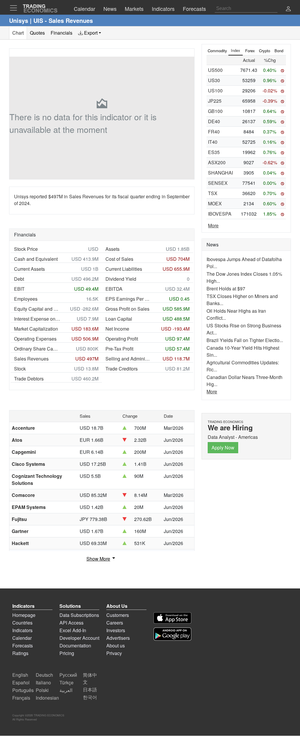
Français (21, 697)
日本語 (90, 689)
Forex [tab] (250, 50)
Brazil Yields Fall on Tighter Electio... (245, 340)
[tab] (89, 32)
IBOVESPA (219, 213)
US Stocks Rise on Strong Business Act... (244, 329)
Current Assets (29, 268)
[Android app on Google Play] (172, 634)
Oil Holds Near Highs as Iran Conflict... (236, 314)
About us (115, 645)
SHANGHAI (220, 172)
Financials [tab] (61, 32)
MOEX (215, 203)
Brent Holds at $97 (226, 288)
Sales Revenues (31, 358)
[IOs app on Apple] (172, 618)
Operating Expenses (35, 338)
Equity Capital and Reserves (37, 308)
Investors (115, 630)
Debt (19, 278)
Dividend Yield (120, 278)
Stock (20, 368)
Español (21, 682)
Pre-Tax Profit (119, 348)
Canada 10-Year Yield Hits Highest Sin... (243, 351)
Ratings (20, 653)
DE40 (214, 121)
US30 (214, 80)
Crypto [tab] (264, 50)
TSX (212, 193)
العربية (65, 690)
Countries (22, 622)
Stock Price (26, 249)
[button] (288, 9)
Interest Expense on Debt (37, 318)
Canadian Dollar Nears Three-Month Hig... (244, 381)
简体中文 (90, 678)
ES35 (214, 152)
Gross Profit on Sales (127, 308)
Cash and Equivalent (36, 259)
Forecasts (22, 645)
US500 (215, 70)
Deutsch (44, 674)
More (213, 225)
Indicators (22, 630)
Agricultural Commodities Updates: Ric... (243, 366)
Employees (26, 298)
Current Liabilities (123, 268)
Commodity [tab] (217, 50)
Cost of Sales (119, 259)
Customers (117, 615)
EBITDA (113, 288)
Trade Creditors (121, 368)
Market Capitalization (36, 328)
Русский (68, 674)
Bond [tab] (279, 50)
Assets (112, 249)
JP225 (214, 100)
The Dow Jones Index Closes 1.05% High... (244, 277)
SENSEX (218, 183)
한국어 (90, 697)
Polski (42, 690)
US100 (215, 90)
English (20, 674)
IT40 (212, 141)
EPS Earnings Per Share (128, 298)
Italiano (43, 682)
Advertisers (118, 638)
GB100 (215, 111)
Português (23, 690)
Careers (114, 622)
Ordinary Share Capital (37, 348)
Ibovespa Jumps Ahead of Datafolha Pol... (244, 263)
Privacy (114, 653)
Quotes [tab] (37, 32)
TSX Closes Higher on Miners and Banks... (242, 300)
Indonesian (47, 697)
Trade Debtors (29, 378)
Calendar (22, 638)
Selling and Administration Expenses (128, 358)
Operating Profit (121, 338)
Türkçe (66, 682)
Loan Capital (118, 318)
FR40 (214, 131)
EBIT (19, 288)
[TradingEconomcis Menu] (15, 7)
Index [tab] (235, 50)
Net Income (117, 328)
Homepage (23, 615)
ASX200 (217, 162)
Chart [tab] (18, 32)
